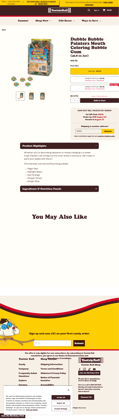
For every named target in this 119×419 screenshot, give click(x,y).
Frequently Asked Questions (28, 374)
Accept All (61, 397)
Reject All (61, 403)
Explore (23, 381)
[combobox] (20, 273)
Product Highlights (59, 145)
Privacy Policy (32, 410)
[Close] (68, 390)
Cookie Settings (60, 409)
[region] (38, 400)
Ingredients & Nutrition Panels (59, 188)
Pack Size (74, 66)
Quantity (74, 96)
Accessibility (47, 385)
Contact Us (86, 397)
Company (24, 369)
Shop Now (42, 20)
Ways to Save (90, 20)
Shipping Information (52, 365)
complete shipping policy (106, 136)
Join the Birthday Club (89, 373)
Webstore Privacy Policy (53, 373)
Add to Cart (22, 279)
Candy (22, 365)
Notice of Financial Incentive (71, 356)
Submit (79, 343)
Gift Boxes (65, 20)
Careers (23, 385)
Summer (23, 20)
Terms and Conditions (52, 369)
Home (4, 30)
